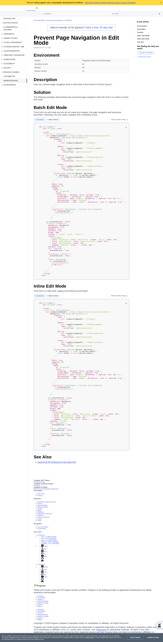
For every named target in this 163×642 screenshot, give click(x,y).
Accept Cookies (135, 637)
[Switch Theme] (159, 13)
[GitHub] (42, 559)
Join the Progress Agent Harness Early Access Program (110, 2)
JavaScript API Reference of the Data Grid (56, 462)
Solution (42, 92)
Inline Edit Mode (50, 286)
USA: (49, 537)
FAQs (39, 520)
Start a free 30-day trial (99, 27)
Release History (42, 507)
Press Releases (42, 601)
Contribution (9, 76)
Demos (39, 503)
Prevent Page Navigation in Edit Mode (59, 20)
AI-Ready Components (50, 489)
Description (45, 79)
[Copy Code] (126, 127)
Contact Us (41, 535)
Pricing (39, 495)
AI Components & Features (10, 28)
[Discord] (42, 561)
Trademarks (101, 629)
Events (39, 519)
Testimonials (41, 528)
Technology (41, 598)
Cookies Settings (153, 637)
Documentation (42, 505)
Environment (47, 55)
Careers (40, 604)
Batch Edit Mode (50, 107)
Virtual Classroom (43, 517)
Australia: (50, 543)
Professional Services (44, 514)
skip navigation (30, 10)
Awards (40, 599)
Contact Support (146, 53)
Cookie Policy (89, 637)
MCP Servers (38, 489)
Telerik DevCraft (39, 482)
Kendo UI (37, 485)
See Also (43, 457)
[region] (81, 637)
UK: (48, 538)
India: (49, 540)
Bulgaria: (50, 542)
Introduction (9, 18)
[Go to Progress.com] (40, 586)
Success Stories (42, 527)
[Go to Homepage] (36, 10)
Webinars (40, 512)
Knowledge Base (10, 80)
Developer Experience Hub (46, 502)
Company (40, 596)
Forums (40, 508)
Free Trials (41, 494)
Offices (39, 606)
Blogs (39, 510)
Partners (40, 515)
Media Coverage (43, 603)
